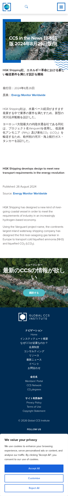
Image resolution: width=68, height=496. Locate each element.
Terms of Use (34, 406)
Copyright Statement (34, 411)
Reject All (34, 488)
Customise (34, 478)
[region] (34, 465)
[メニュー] (61, 7)
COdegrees (34, 389)
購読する (34, 292)
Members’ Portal (34, 381)
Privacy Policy (34, 402)
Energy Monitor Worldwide (28, 95)
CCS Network (34, 385)
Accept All (34, 468)
